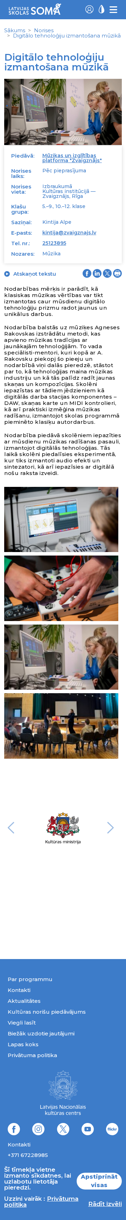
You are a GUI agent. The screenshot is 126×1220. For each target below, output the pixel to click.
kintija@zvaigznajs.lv (69, 232)
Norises (44, 30)
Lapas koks (23, 1044)
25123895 (54, 243)
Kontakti (19, 990)
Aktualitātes (24, 1001)
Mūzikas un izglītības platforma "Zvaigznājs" (72, 158)
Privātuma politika (32, 1055)
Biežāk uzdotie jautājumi (41, 1033)
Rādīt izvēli (105, 1203)
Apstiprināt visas (99, 1180)
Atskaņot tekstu (34, 273)
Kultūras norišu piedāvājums (47, 1011)
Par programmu (30, 979)
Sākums (14, 30)
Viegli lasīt (22, 1022)
